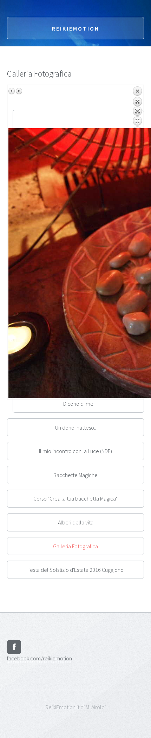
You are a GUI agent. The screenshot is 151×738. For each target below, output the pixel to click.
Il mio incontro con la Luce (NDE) (75, 451)
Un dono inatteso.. (75, 427)
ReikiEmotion (75, 28)
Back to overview (137, 107)
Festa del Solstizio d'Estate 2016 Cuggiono (75, 569)
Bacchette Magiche (75, 474)
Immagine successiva (18, 90)
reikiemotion (39, 658)
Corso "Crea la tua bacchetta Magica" (75, 498)
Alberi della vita (75, 522)
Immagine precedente (11, 90)
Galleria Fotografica (75, 546)
